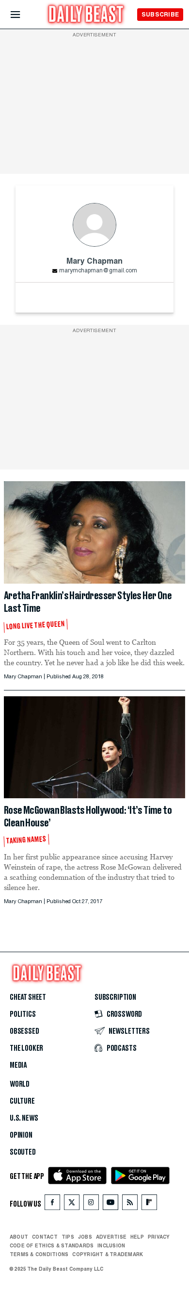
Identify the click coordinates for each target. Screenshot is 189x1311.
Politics (23, 1014)
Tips (68, 1237)
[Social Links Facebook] (52, 1204)
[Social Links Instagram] (91, 1204)
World (20, 1084)
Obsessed (24, 1031)
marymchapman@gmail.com (98, 271)
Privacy (159, 1237)
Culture (22, 1101)
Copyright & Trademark (107, 1254)
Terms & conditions (39, 1254)
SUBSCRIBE (160, 14)
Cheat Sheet (28, 997)
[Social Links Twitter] (71, 1204)
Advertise (111, 1237)
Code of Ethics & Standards (52, 1245)
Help (137, 1237)
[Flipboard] (149, 1204)
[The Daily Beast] (86, 15)
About (19, 1237)
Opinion (21, 1135)
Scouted (23, 1152)
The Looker (26, 1048)
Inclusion (111, 1245)
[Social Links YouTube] (110, 1204)
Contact (45, 1237)
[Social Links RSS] (130, 1204)
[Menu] (23, 15)
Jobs (85, 1237)
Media (18, 1065)
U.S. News (24, 1118)
